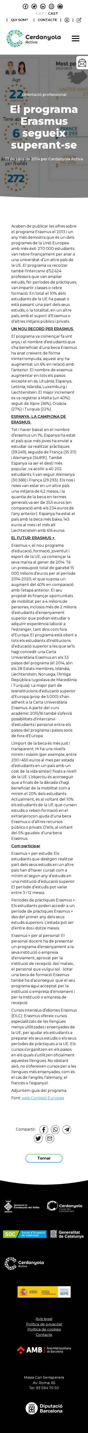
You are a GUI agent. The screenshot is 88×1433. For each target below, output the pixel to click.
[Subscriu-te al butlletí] (82, 63)
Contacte (44, 1334)
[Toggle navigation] (75, 38)
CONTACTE (47, 20)
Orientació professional (44, 94)
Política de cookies (44, 1329)
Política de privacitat (44, 1324)
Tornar (44, 1158)
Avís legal (44, 1319)
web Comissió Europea (42, 1098)
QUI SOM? (19, 20)
